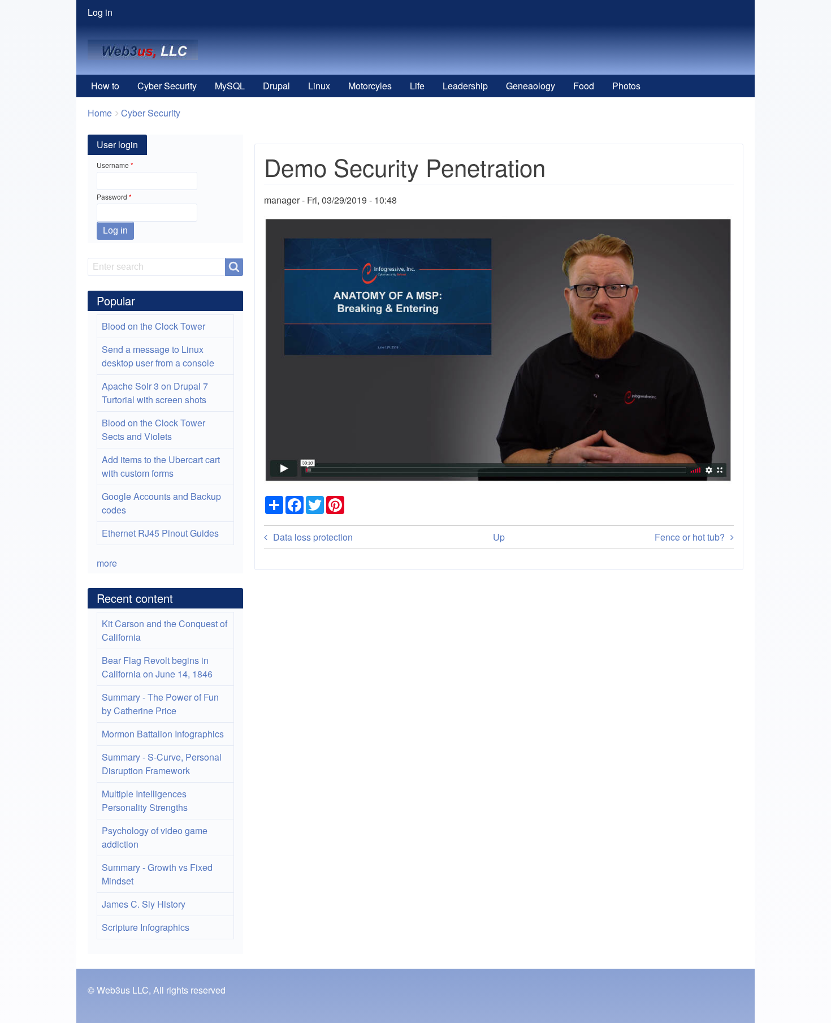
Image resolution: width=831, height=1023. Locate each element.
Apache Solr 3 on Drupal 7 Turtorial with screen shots (155, 392)
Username (113, 165)
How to (105, 85)
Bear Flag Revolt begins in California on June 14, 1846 (157, 667)
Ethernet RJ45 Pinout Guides (160, 532)
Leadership (465, 85)
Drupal (276, 85)
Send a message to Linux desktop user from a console (158, 356)
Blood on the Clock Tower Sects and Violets (153, 429)
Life (417, 85)
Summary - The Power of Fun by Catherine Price (160, 703)
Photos (626, 85)
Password (112, 196)
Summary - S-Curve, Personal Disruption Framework (162, 763)
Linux (319, 85)
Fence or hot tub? (690, 536)
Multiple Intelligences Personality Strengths (145, 800)
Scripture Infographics (145, 927)
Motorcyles (370, 85)
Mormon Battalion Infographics (163, 733)
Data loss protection (313, 536)
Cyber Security (167, 85)
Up (499, 536)
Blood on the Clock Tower (153, 326)
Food (583, 85)
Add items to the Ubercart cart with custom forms (161, 466)
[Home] (147, 50)
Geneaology (530, 85)
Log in (100, 12)
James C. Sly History (143, 903)
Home (100, 112)
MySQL (230, 85)
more (107, 562)
